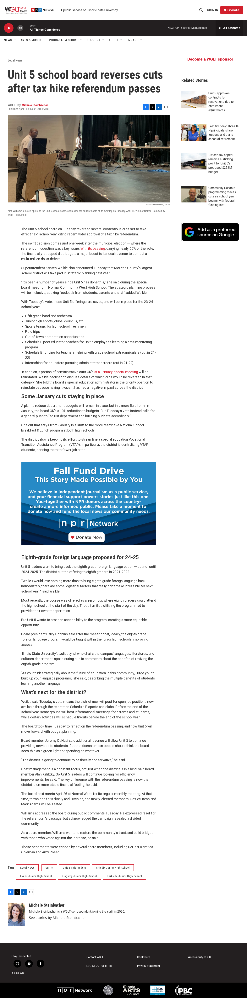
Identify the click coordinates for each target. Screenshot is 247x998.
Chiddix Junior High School (113, 867)
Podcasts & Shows (64, 40)
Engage (132, 40)
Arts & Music (30, 40)
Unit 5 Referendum (74, 867)
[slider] (26, 28)
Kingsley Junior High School (79, 876)
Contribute (143, 957)
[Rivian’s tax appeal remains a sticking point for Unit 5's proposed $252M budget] (193, 161)
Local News (15, 60)
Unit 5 (49, 867)
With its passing (92, 248)
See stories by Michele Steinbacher (57, 917)
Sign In (212, 10)
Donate (233, 10)
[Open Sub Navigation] (15, 40)
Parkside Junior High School (124, 876)
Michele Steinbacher (35, 105)
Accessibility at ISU (199, 957)
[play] (9, 28)
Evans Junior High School (36, 876)
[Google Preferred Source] (210, 232)
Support (93, 40)
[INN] (157, 990)
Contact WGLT (94, 957)
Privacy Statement (148, 965)
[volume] (20, 28)
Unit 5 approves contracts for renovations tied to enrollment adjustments (221, 101)
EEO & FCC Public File (99, 965)
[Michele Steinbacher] (16, 914)
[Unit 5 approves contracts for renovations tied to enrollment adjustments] (193, 99)
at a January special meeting (116, 372)
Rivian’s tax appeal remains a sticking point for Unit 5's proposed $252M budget (220, 163)
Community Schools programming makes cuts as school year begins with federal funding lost (222, 196)
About (113, 40)
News (8, 40)
